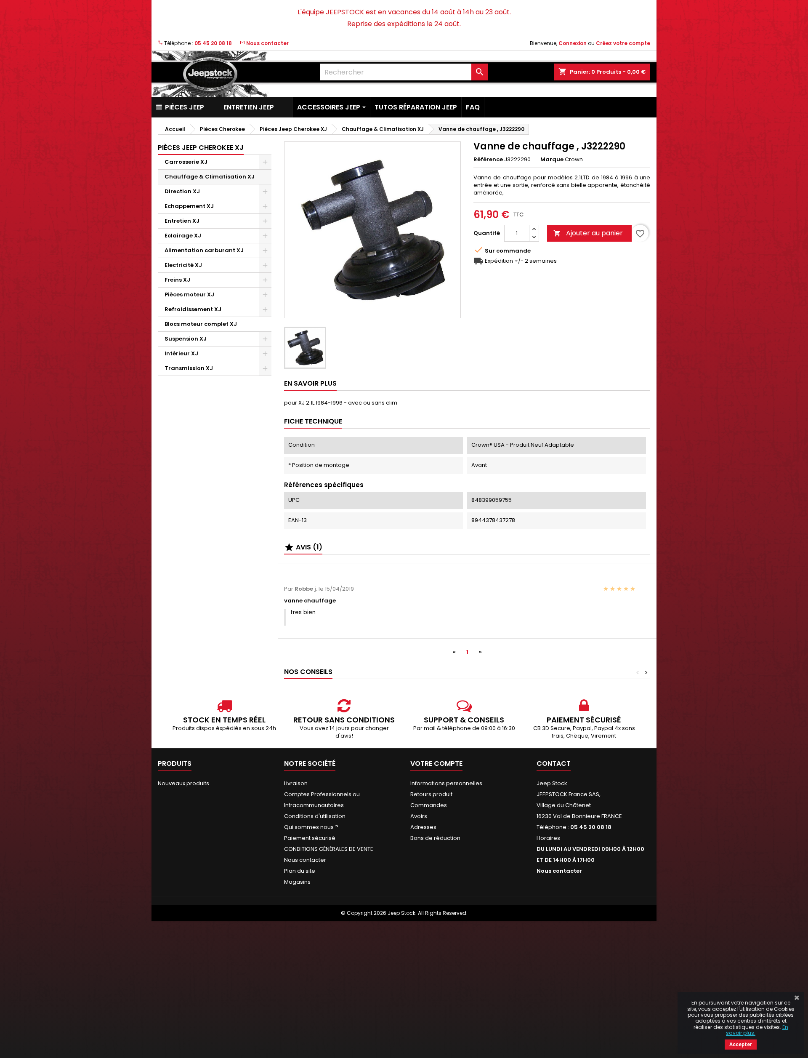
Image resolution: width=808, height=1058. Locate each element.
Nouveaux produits (183, 783)
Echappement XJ (189, 206)
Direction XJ (182, 191)
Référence (488, 159)
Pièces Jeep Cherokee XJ (201, 147)
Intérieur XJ (181, 353)
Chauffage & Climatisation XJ (210, 177)
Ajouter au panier (588, 233)
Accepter (740, 1044)
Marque (551, 159)
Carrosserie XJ (186, 162)
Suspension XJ (186, 339)
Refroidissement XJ (193, 309)
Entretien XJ (182, 221)
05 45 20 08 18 (213, 43)
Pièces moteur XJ (189, 294)
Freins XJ (177, 280)
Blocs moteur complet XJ (201, 324)
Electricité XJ (183, 265)
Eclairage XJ (183, 236)
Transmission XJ (189, 368)
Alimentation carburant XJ (204, 250)
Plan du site (299, 871)
